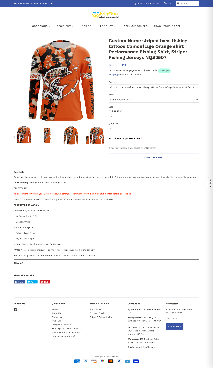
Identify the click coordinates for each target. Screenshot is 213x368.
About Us (56, 313)
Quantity (113, 123)
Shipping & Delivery (61, 324)
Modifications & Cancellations (66, 332)
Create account (152, 3)
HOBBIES (86, 26)
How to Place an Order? (63, 336)
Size (111, 106)
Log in (136, 3)
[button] (115, 111)
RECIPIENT (64, 26)
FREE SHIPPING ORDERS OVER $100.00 (33, 3)
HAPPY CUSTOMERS (135, 26)
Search (55, 309)
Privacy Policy (96, 309)
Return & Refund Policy (101, 317)
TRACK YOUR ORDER (167, 26)
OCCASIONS (40, 26)
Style (111, 94)
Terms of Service (98, 313)
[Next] (101, 137)
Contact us (57, 317)
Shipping (113, 74)
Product (113, 82)
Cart (170, 3)
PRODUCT (107, 26)
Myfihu (115, 356)
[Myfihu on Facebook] (15, 310)
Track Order (57, 321)
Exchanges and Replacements (66, 328)
